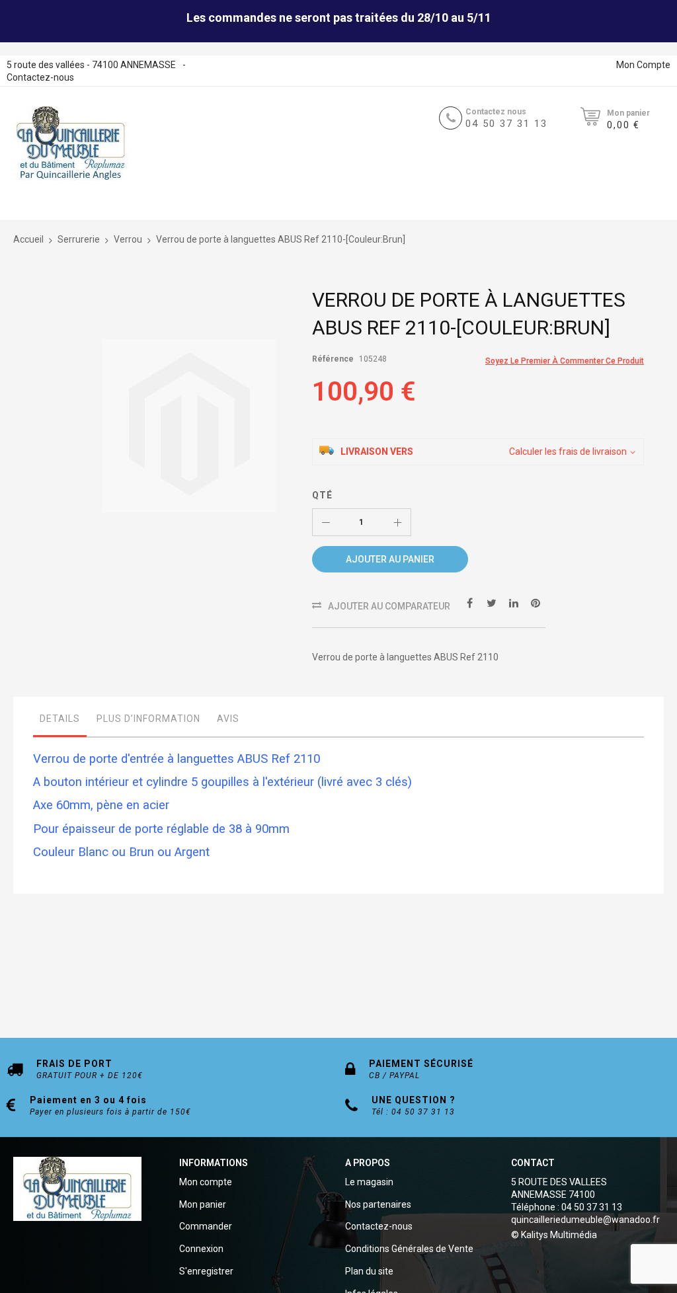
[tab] (60, 722)
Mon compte (205, 1182)
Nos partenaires (378, 1204)
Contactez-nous (40, 77)
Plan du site (369, 1271)
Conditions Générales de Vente (409, 1248)
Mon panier (202, 1204)
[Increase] (397, 522)
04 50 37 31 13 (506, 124)
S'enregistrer (206, 1271)
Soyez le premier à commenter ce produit (564, 361)
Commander (205, 1226)
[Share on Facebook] (470, 602)
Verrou (128, 239)
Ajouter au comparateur (389, 606)
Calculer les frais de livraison (568, 451)
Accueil (28, 239)
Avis (228, 718)
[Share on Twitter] (491, 602)
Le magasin (369, 1182)
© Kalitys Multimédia (554, 1235)
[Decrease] (326, 522)
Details (60, 718)
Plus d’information (148, 718)
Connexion (201, 1248)
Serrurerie (79, 239)
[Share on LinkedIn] (513, 602)
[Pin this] (535, 602)
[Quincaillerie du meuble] (71, 143)
